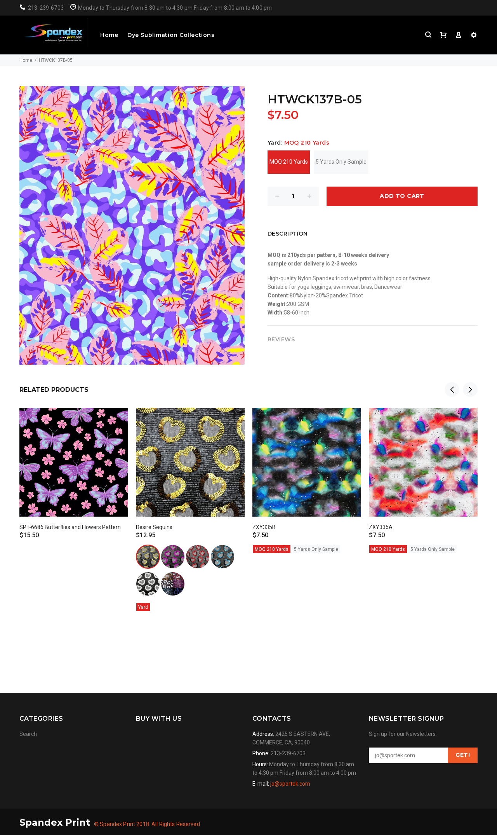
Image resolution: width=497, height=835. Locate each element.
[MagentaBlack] (172, 556)
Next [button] (470, 389)
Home (109, 34)
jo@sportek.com (290, 784)
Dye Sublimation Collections (170, 34)
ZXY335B (264, 527)
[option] (74, 466)
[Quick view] (115, 421)
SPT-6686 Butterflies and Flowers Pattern (70, 527)
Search (28, 734)
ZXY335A (381, 527)
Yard (143, 607)
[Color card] (172, 584)
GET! (462, 754)
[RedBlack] (197, 556)
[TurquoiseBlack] (222, 556)
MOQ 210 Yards (288, 162)
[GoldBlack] (148, 556)
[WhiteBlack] (148, 584)
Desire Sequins (154, 527)
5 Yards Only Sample (341, 162)
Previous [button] (452, 389)
